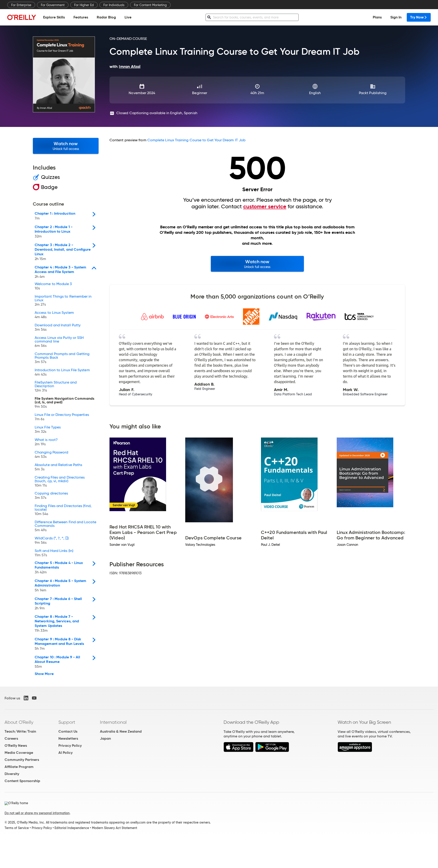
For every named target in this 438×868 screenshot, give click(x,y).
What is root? (46, 442)
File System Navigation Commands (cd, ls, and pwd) (64, 403)
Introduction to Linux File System (62, 372)
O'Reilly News (16, 745)
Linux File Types (48, 429)
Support (66, 722)
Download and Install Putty (58, 327)
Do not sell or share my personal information (37, 813)
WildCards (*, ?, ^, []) (52, 540)
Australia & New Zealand (121, 731)
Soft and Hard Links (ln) (54, 553)
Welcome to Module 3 (53, 286)
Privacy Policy (70, 745)
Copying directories (51, 496)
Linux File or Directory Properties (62, 417)
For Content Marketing (150, 5)
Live (128, 17)
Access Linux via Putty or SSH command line (59, 342)
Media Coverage (19, 752)
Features (80, 17)
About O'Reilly (19, 722)
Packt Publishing (372, 93)
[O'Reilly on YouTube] (34, 698)
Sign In (396, 17)
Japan (105, 738)
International (113, 722)
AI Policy (65, 752)
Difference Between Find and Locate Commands (65, 526)
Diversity (12, 773)
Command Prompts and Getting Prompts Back (62, 358)
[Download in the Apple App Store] (238, 750)
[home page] (21, 17)
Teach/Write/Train (20, 731)
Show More (44, 674)
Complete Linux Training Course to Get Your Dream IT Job (196, 140)
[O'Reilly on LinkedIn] (26, 698)
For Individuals (113, 5)
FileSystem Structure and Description (56, 386)
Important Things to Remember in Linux (63, 301)
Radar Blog (106, 17)
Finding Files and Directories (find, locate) (63, 510)
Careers (11, 738)
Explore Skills (54, 17)
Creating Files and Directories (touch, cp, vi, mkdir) (60, 481)
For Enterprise (21, 5)
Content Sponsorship (22, 780)
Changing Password (51, 455)
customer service (264, 206)
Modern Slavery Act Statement (114, 828)
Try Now (417, 17)
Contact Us (67, 731)
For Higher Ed (84, 5)
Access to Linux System (54, 315)
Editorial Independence (72, 828)
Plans (377, 17)
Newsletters (68, 738)
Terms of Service (17, 828)
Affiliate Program (19, 766)
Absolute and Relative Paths (58, 467)
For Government (53, 5)
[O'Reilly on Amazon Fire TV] (355, 750)
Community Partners (22, 759)
